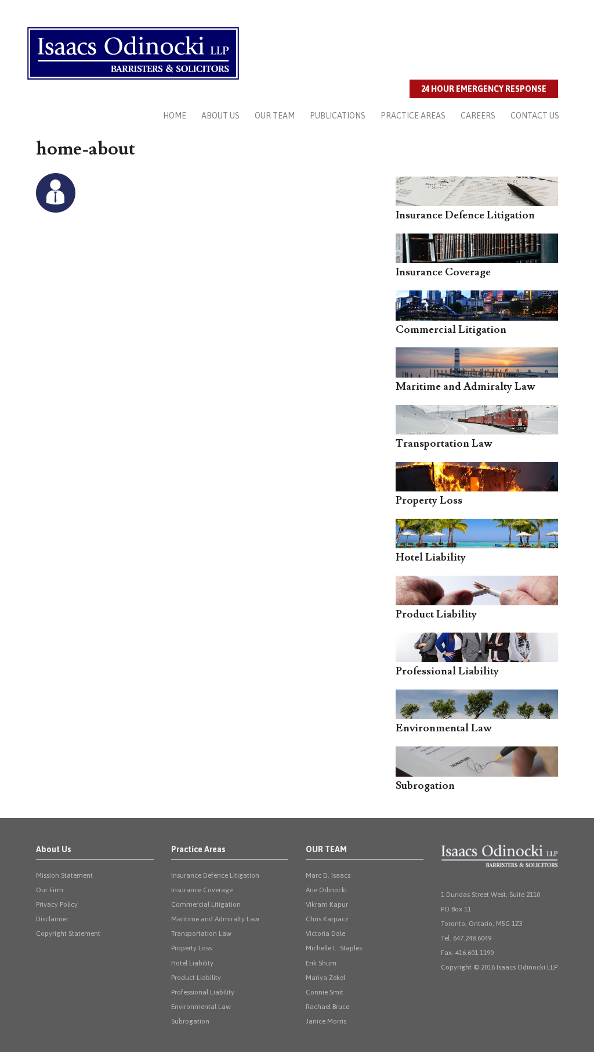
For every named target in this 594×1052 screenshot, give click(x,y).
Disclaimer (52, 919)
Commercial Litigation (206, 904)
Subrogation (190, 1021)
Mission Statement (64, 875)
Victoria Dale (325, 933)
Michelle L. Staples (334, 948)
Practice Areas (413, 115)
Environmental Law (201, 1007)
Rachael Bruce (327, 1007)
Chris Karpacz (327, 919)
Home (174, 115)
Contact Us (534, 115)
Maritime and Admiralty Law (215, 919)
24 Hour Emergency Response (483, 89)
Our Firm (49, 890)
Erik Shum (321, 963)
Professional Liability (202, 992)
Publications (337, 115)
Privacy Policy (57, 904)
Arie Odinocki (326, 890)
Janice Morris (326, 1021)
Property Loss (191, 948)
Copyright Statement (68, 933)
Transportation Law (201, 933)
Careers (478, 115)
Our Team (275, 115)
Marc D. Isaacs (328, 875)
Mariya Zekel (325, 978)
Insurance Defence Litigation (215, 875)
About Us (220, 115)
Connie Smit (324, 992)
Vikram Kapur (327, 904)
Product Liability (196, 978)
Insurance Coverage (202, 890)
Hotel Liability (192, 963)
